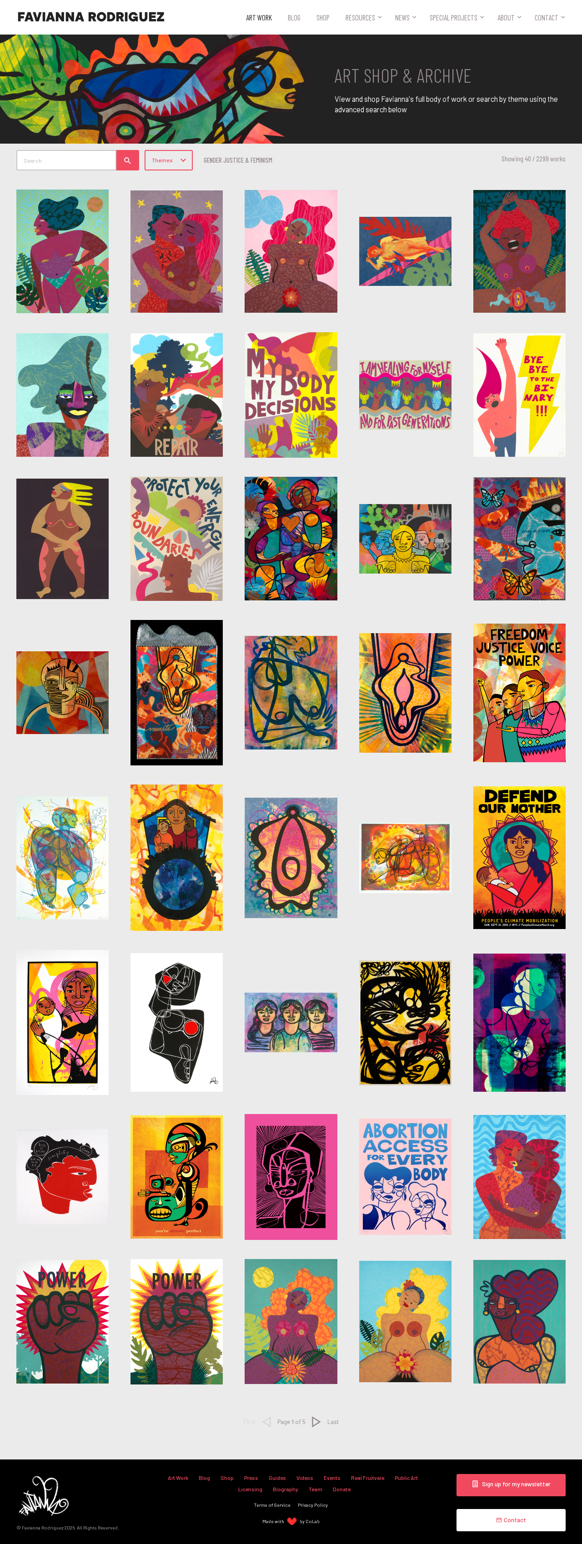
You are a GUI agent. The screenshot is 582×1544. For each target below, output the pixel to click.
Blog (294, 17)
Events (332, 1477)
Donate (342, 1489)
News (402, 17)
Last (333, 1421)
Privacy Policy (313, 1505)
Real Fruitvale (367, 1477)
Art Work (259, 17)
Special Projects (453, 17)
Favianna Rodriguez (91, 17)
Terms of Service (272, 1505)
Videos (304, 1477)
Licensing (250, 1489)
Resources (360, 17)
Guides (277, 1477)
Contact (546, 17)
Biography (285, 1489)
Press (251, 1477)
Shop (323, 17)
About (506, 17)
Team (315, 1489)
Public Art (406, 1477)
